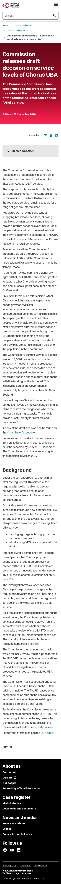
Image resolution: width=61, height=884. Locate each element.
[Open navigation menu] (55, 4)
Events (7, 828)
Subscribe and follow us (17, 834)
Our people (9, 783)
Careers (9, 777)
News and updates (18, 30)
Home (6, 25)
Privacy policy (9, 865)
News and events (24, 25)
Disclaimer (25, 865)
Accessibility (40, 865)
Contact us (9, 772)
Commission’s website (21, 432)
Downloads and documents (19, 808)
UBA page (47, 733)
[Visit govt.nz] (30, 872)
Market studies (12, 803)
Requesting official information (22, 788)
